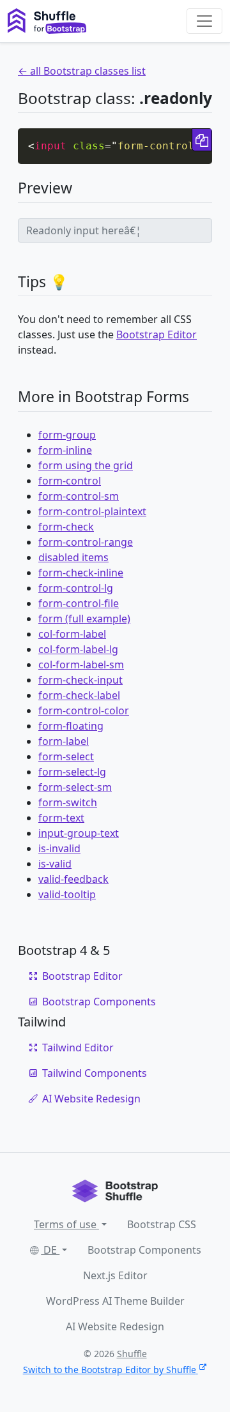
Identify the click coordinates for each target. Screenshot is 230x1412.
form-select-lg (72, 772)
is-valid (55, 864)
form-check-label (79, 695)
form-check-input (80, 680)
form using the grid (85, 465)
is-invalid (59, 848)
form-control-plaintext (92, 511)
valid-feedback (73, 879)
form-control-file (78, 603)
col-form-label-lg (78, 649)
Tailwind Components (94, 1073)
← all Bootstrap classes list (82, 71)
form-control (69, 481)
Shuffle (132, 1354)
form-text (61, 818)
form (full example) (84, 619)
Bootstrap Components (99, 1002)
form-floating (70, 726)
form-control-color (83, 710)
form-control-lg (75, 588)
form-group (67, 435)
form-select (66, 756)
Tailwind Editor (78, 1047)
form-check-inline (80, 573)
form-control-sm (78, 496)
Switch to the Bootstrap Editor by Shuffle (109, 1369)
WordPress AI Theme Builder (115, 1301)
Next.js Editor (115, 1275)
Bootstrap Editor (156, 334)
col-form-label (72, 634)
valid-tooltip (67, 894)
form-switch (67, 802)
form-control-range (85, 542)
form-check (66, 527)
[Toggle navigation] (204, 21)
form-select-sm (75, 787)
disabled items (73, 557)
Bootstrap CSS (161, 1224)
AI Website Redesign (91, 1099)
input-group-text (78, 833)
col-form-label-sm (81, 664)
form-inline (65, 450)
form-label (63, 741)
